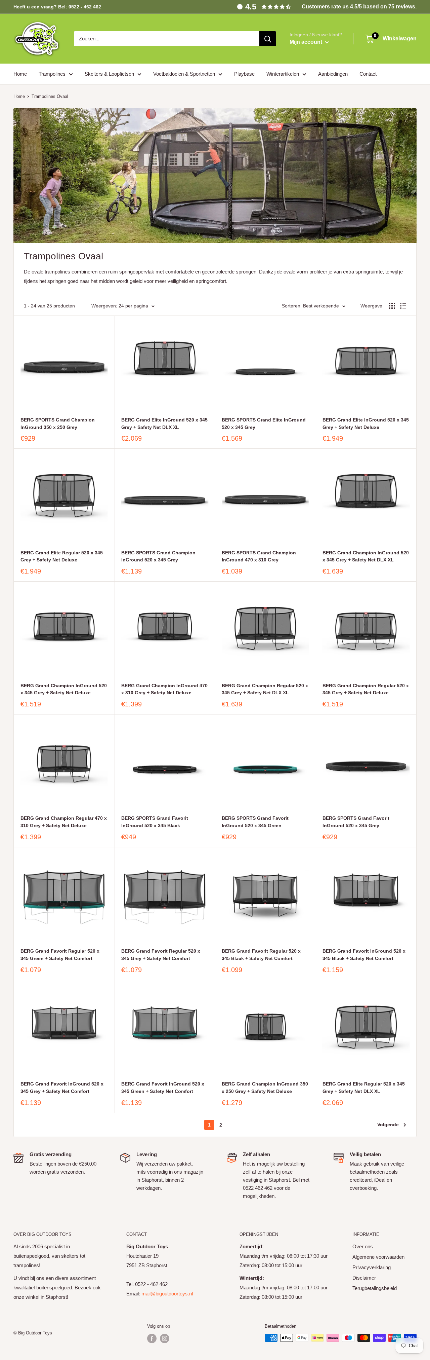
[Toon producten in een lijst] (403, 306)
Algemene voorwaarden (378, 1257)
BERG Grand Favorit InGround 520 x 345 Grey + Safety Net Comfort (61, 1087)
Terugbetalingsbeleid (374, 1288)
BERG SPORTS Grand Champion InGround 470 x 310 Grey (259, 556)
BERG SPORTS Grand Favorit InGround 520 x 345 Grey (355, 821)
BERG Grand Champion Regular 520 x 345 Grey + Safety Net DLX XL (265, 689)
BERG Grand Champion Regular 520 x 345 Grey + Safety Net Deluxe (365, 689)
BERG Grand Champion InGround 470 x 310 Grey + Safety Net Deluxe (164, 689)
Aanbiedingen (333, 74)
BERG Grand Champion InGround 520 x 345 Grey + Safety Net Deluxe (63, 689)
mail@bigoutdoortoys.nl (167, 1293)
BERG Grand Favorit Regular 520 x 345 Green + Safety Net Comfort (59, 954)
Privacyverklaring (371, 1267)
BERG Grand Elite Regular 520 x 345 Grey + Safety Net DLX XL (363, 1087)
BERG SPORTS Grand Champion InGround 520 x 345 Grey (158, 556)
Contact (368, 74)
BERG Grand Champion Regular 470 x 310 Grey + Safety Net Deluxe (63, 821)
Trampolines (52, 74)
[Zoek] (267, 38)
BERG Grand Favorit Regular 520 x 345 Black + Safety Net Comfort (261, 954)
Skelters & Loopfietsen (109, 74)
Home (20, 74)
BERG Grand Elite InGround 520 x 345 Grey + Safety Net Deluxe (365, 423)
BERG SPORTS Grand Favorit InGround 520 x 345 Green (255, 821)
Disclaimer (364, 1278)
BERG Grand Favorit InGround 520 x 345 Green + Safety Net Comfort (162, 1087)
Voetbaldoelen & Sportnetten (184, 74)
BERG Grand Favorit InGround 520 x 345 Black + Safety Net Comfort (363, 954)
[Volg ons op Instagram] (164, 1338)
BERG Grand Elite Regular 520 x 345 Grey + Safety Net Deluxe (61, 556)
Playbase (244, 74)
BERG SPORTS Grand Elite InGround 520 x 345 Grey (264, 423)
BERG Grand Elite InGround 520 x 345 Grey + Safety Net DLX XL (164, 423)
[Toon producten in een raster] (392, 306)
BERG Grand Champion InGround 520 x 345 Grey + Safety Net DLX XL (365, 556)
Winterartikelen (282, 74)
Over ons (362, 1246)
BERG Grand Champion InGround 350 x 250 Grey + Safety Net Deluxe (265, 1087)
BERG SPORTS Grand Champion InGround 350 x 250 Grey (57, 423)
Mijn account (307, 42)
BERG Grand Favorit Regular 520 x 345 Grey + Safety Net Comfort (160, 954)
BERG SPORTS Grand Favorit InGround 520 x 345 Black (154, 821)
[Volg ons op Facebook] (152, 1338)
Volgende (388, 1124)
